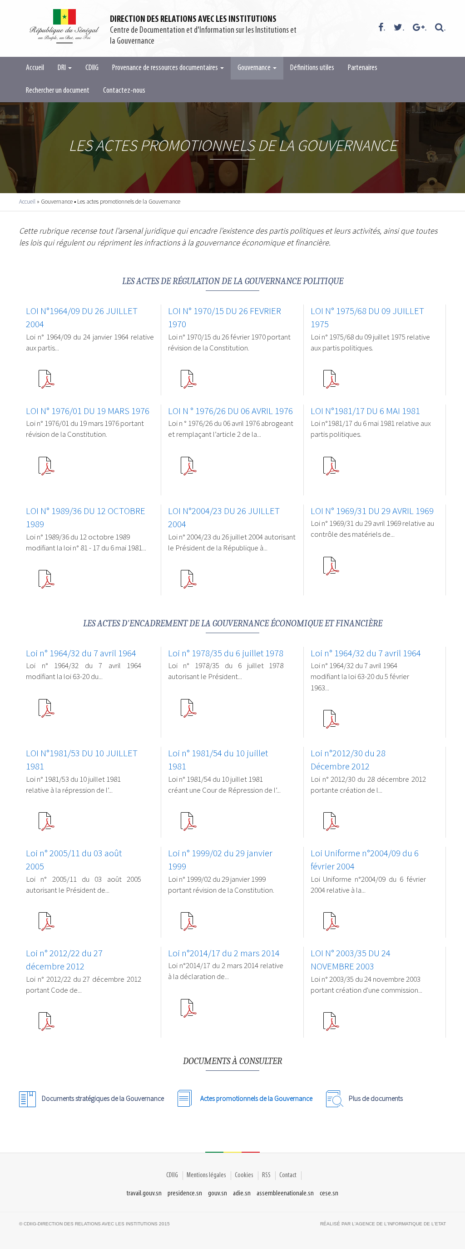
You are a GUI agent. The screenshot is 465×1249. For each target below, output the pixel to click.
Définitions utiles (312, 68)
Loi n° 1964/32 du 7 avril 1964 (81, 653)
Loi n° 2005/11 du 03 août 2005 (74, 860)
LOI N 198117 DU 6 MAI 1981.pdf (331, 469)
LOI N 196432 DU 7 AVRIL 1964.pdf (46, 712)
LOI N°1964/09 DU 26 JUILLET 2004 (82, 317)
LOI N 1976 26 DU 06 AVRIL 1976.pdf (188, 469)
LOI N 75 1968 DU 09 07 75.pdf (331, 383)
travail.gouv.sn (144, 1193)
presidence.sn (185, 1193)
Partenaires (362, 68)
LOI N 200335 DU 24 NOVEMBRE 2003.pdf (331, 1025)
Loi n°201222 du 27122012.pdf (46, 1025)
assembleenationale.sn (285, 1193)
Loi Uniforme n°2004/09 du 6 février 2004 (365, 860)
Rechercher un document (57, 91)
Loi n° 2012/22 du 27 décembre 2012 (64, 960)
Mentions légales (206, 1175)
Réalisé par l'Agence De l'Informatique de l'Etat (383, 1223)
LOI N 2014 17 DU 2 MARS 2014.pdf (188, 1012)
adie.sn (242, 1193)
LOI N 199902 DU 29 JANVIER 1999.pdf (188, 925)
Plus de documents (376, 1098)
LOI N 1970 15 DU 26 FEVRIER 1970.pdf (188, 383)
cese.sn (329, 1193)
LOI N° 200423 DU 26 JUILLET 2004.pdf (188, 583)
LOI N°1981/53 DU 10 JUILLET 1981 (82, 760)
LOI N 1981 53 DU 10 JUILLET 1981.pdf (46, 825)
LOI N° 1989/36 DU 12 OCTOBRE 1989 (85, 517)
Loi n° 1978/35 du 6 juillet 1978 (225, 653)
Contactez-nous (124, 91)
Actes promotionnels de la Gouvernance (256, 1098)
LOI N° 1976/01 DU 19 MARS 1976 (87, 411)
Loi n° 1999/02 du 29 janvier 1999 (220, 860)
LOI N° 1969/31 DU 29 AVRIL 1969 (372, 511)
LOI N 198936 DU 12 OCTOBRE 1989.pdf (46, 583)
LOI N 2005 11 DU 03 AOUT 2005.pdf (46, 925)
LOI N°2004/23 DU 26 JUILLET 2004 (224, 517)
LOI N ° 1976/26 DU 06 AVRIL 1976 (230, 411)
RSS (266, 1175)
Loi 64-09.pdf (46, 383)
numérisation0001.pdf (188, 712)
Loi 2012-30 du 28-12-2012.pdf (331, 825)
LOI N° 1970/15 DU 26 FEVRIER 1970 (224, 317)
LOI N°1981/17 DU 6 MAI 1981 (365, 411)
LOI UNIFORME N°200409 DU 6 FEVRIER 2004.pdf (331, 925)
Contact (288, 1175)
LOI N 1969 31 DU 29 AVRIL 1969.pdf (331, 569)
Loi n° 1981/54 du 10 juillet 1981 (218, 760)
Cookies (244, 1175)
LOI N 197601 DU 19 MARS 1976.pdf (46, 469)
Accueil (35, 68)
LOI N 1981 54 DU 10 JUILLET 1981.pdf (188, 825)
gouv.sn (217, 1193)
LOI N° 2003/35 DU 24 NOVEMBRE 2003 (351, 960)
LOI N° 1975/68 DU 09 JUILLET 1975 (367, 317)
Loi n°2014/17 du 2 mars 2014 (224, 953)
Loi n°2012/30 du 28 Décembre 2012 (348, 760)
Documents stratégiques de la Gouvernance (103, 1098)
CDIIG (92, 68)
